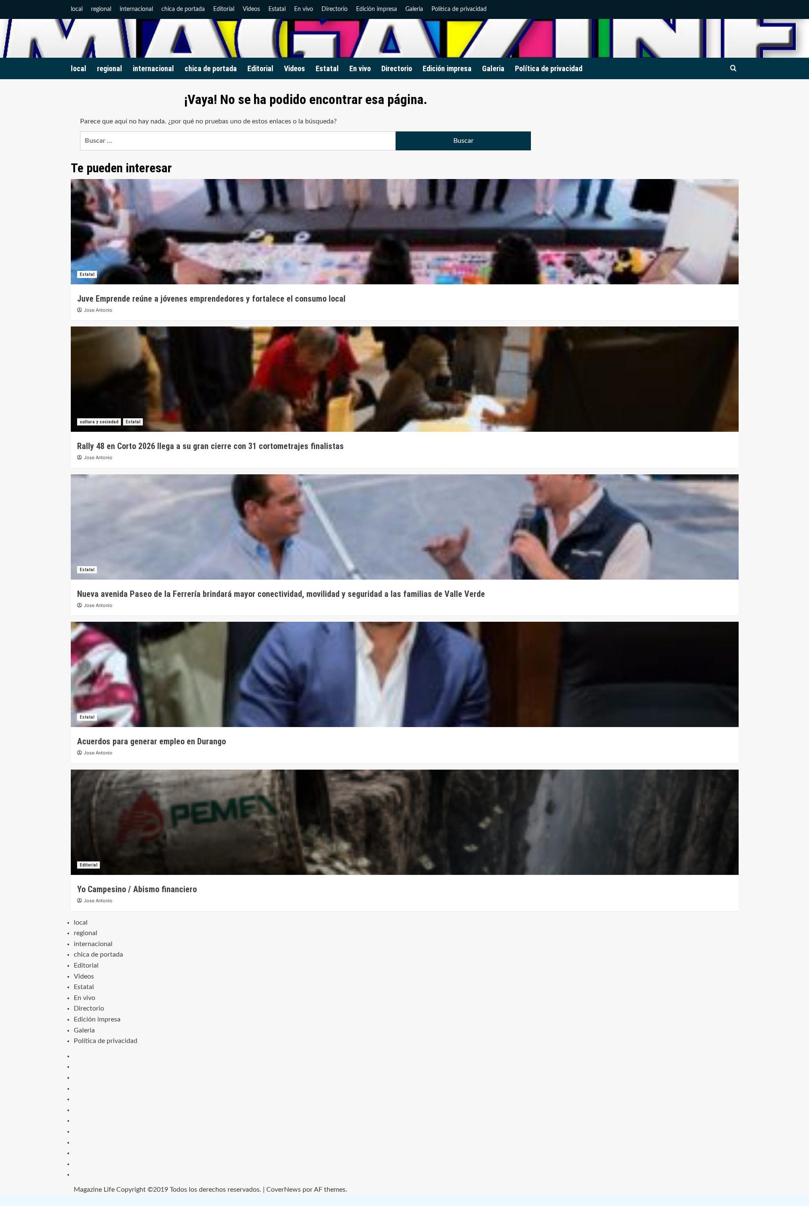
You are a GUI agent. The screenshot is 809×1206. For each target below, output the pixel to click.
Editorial (223, 9)
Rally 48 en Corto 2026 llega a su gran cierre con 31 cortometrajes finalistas (210, 446)
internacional (136, 9)
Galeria (414, 9)
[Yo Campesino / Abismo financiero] (405, 822)
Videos (251, 9)
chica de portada (183, 9)
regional (101, 9)
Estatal (277, 9)
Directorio (334, 9)
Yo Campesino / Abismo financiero (137, 889)
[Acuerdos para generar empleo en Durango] (405, 674)
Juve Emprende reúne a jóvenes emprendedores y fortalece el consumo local (211, 299)
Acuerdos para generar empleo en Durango (151, 741)
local (77, 9)
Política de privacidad (459, 9)
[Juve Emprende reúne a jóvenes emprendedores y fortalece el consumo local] (405, 231)
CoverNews (283, 1189)
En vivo (303, 9)
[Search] (733, 68)
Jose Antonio (98, 310)
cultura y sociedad (99, 422)
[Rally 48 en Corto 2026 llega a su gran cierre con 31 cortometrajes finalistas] (405, 379)
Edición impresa (376, 9)
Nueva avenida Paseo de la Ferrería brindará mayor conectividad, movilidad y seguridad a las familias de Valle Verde (281, 594)
